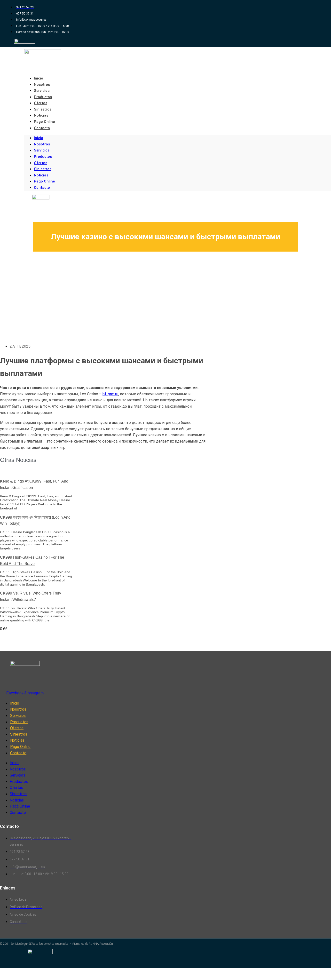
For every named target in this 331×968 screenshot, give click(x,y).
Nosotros (42, 84)
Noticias (41, 115)
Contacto (42, 128)
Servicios (41, 90)
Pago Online (44, 121)
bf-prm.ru (110, 394)
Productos (43, 97)
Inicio (38, 78)
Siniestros (42, 109)
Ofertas (40, 103)
